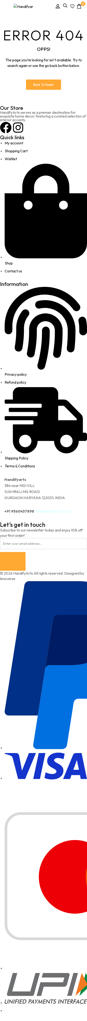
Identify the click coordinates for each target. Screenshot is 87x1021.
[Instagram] (18, 127)
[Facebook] (6, 127)
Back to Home (43, 85)
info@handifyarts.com (53, 511)
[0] (79, 6)
